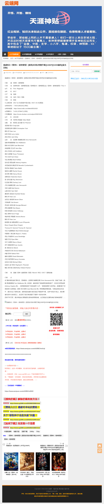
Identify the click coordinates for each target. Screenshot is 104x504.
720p (38, 431)
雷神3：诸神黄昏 (9, 439)
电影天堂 (16, 431)
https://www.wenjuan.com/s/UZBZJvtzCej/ (30, 348)
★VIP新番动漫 (26, 54)
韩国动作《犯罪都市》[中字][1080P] (18, 445)
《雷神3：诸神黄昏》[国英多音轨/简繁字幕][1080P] (24, 435)
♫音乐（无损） (62, 54)
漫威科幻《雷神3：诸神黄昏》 (53, 435)
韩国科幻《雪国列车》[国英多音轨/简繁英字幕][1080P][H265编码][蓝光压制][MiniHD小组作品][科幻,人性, (52, 447)
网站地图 (61, 489)
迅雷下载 (24, 431)
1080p (32, 431)
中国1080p (8, 72)
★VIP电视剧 (39, 54)
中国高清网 (7, 431)
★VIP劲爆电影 (14, 54)
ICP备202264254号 (51, 491)
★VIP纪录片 (50, 54)
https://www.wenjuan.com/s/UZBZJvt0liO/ (19, 391)
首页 (5, 54)
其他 (71, 54)
